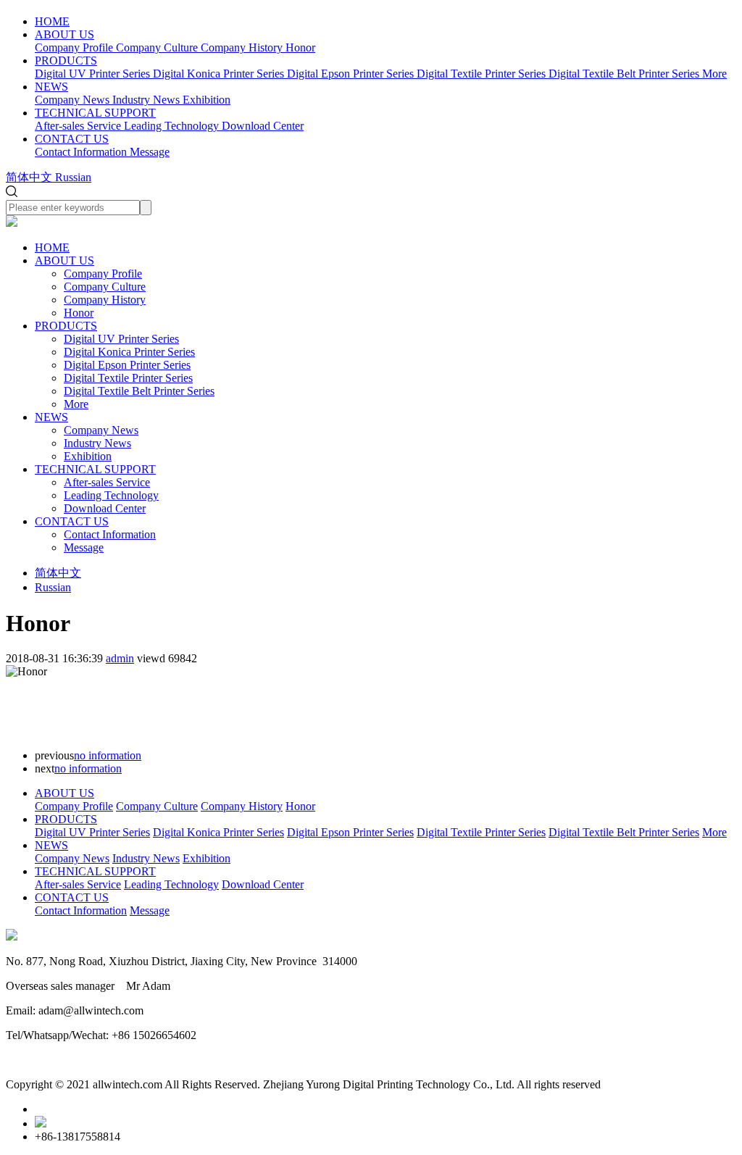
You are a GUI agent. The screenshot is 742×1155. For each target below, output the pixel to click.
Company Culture (105, 286)
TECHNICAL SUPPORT (95, 113)
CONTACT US (72, 139)
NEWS (51, 86)
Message (84, 547)
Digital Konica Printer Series (129, 352)
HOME (52, 21)
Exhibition (88, 456)
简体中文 (58, 573)
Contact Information (110, 534)
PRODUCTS (66, 60)
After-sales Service (107, 482)
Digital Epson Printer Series (127, 365)
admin (120, 658)
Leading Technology (111, 495)
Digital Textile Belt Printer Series (139, 391)
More (76, 404)
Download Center (105, 508)
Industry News (97, 443)
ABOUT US (64, 34)
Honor (78, 313)
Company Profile (103, 273)
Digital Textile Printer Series (128, 378)
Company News (101, 430)
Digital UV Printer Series (121, 339)
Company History (105, 299)
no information (107, 755)
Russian (53, 587)
